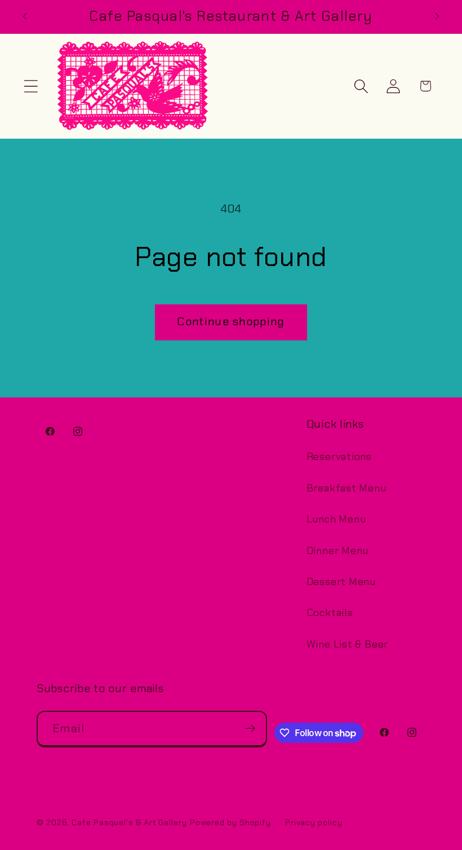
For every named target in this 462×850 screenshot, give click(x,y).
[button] (31, 86)
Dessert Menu (341, 581)
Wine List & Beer (347, 644)
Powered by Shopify (230, 822)
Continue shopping (231, 322)
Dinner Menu (337, 550)
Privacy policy (314, 822)
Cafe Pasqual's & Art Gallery (129, 822)
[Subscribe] (250, 728)
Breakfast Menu (346, 488)
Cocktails (329, 612)
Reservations (339, 456)
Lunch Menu (336, 519)
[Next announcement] (437, 16)
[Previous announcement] (24, 16)
